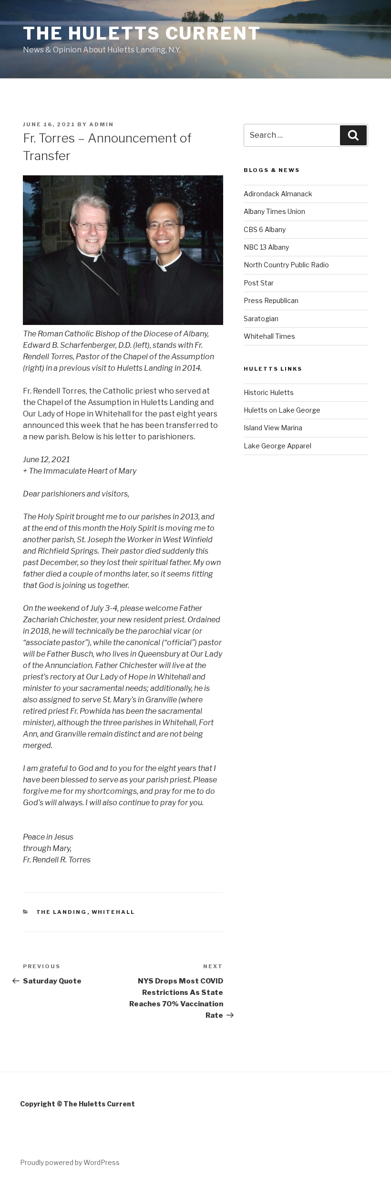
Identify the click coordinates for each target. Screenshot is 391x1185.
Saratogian (261, 318)
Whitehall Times (269, 336)
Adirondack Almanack (278, 194)
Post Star (259, 283)
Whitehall (113, 912)
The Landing (61, 912)
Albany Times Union (274, 211)
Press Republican (271, 300)
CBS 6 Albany (265, 229)
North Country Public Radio (286, 265)
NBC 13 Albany (266, 247)
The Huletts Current (142, 33)
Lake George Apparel (277, 446)
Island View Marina (273, 428)
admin (101, 124)
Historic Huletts (269, 392)
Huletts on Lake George (282, 410)
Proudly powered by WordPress (70, 1162)
